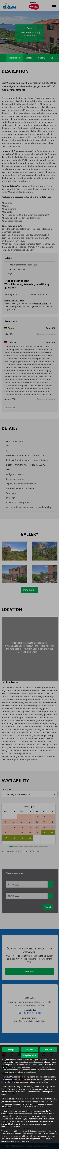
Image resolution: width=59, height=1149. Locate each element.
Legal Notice (29, 1055)
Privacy (48, 1049)
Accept (11, 1049)
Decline (29, 1049)
